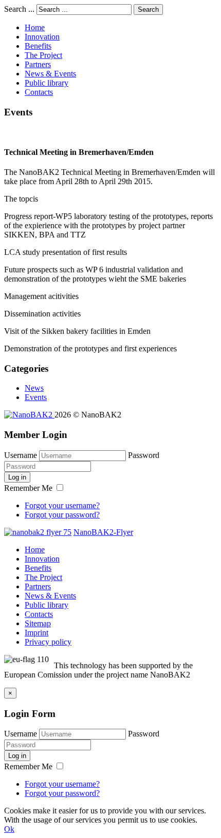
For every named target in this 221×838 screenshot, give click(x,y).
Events (36, 397)
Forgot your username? (62, 505)
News (34, 388)
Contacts (39, 92)
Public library (46, 82)
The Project (43, 55)
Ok (9, 829)
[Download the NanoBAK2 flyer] (37, 532)
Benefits (38, 46)
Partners (38, 64)
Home (35, 27)
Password (143, 455)
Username (20, 455)
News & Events (50, 73)
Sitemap (38, 623)
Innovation (42, 36)
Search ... (19, 9)
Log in (17, 477)
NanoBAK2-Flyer (103, 532)
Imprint (36, 632)
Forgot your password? (62, 514)
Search (148, 9)
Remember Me (29, 488)
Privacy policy (48, 641)
